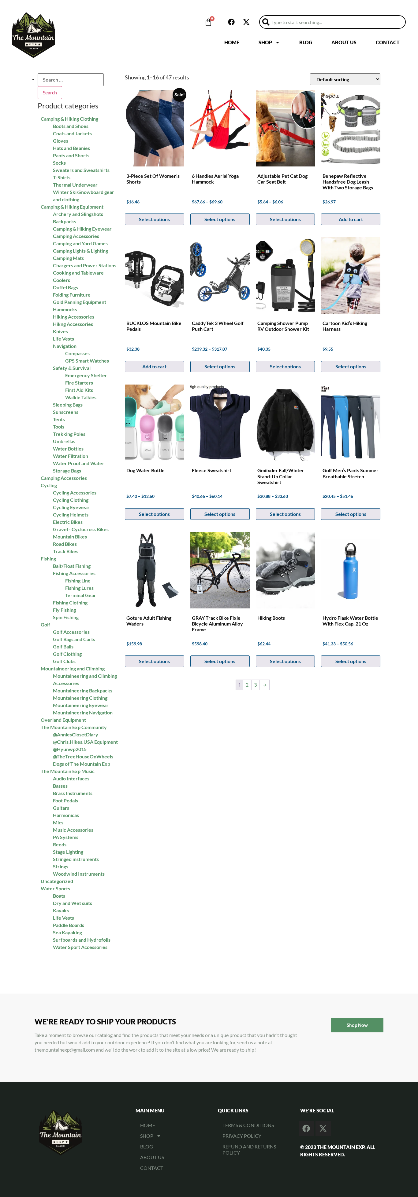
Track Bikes (65, 551)
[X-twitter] (246, 22)
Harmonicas (66, 815)
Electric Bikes (68, 522)
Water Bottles (68, 448)
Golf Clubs (64, 661)
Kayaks (61, 910)
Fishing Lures (79, 588)
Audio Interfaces (71, 778)
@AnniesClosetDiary (75, 734)
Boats (59, 896)
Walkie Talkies (80, 397)
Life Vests (63, 918)
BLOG (305, 42)
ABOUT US (343, 42)
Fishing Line (78, 580)
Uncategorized (57, 881)
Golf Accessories (71, 632)
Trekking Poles (69, 434)
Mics (58, 822)
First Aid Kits (79, 390)
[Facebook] (231, 22)
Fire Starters (79, 382)
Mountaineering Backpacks (82, 690)
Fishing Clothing (70, 602)
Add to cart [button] (154, 366)
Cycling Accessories (74, 492)
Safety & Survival (72, 368)
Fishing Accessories (74, 573)
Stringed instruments (76, 859)
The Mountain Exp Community (74, 727)
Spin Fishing (66, 617)
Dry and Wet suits (72, 903)
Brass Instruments (72, 793)
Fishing (48, 558)
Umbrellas (64, 441)
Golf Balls (63, 646)
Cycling (49, 485)
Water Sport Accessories (80, 947)
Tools (58, 426)
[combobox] (332, 22)
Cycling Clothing (70, 500)
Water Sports (55, 888)
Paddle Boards (68, 925)
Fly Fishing (64, 610)
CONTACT (388, 42)
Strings (60, 866)
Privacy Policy (241, 1136)
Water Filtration (70, 456)
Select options (219, 366)
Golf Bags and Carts (74, 639)
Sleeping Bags (68, 404)
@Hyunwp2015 (70, 749)
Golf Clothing (67, 654)
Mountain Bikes (70, 536)
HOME (231, 42)
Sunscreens (65, 412)
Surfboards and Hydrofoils (81, 940)
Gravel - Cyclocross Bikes (81, 529)
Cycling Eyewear (71, 507)
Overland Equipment (63, 720)
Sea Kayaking (67, 932)
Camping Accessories (64, 478)
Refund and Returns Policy (249, 1149)
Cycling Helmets (70, 514)
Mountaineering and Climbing (73, 668)
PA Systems (65, 837)
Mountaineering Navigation (83, 712)
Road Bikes (65, 544)
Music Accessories (73, 830)
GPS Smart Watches (87, 360)
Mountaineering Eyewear (81, 705)
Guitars (61, 808)
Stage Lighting (68, 852)
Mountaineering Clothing (80, 698)
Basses (60, 786)
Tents (59, 419)
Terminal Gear (80, 595)
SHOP (265, 42)
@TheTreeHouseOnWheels (83, 756)
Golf (45, 624)
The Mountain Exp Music (68, 771)
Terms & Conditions (248, 1125)
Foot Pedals (65, 800)
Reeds (59, 844)
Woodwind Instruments (79, 874)
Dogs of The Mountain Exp (81, 764)
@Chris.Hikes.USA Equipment (85, 742)
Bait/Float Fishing (72, 566)
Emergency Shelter (86, 375)
